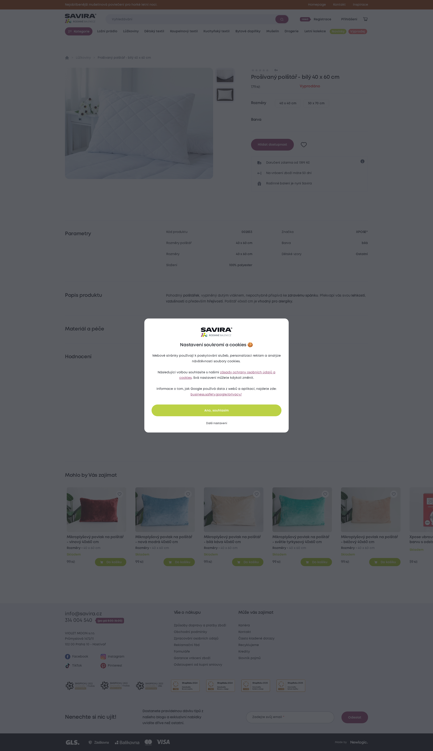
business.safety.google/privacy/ (216, 394)
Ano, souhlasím (216, 410)
